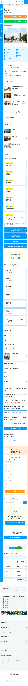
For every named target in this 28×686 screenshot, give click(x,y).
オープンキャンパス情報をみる (15, 522)
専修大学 (9, 468)
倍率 (6, 580)
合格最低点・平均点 (20, 580)
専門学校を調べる (5, 627)
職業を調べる (4, 636)
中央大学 (9, 474)
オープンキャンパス (20, 562)
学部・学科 (8, 561)
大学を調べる (4, 622)
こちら (22, 402)
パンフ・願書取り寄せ (15, 16)
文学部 (9, 173)
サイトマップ (16, 663)
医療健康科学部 (10, 207)
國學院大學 (7, 607)
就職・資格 (8, 571)
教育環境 (7, 52)
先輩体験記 (8, 566)
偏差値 (7, 55)
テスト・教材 (4, 650)
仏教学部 (9, 164)
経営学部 (9, 199)
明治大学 (9, 477)
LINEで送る (19, 548)
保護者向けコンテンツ (6, 655)
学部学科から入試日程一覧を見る (15, 236)
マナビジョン (4, 2)
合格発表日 (19, 575)
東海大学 (9, 471)
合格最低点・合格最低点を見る (15, 246)
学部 (18, 52)
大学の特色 (8, 49)
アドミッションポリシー (21, 49)
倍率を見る (15, 241)
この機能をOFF (14, 590)
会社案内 (22, 677)
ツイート (12, 548)
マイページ (3, 645)
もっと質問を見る (15, 428)
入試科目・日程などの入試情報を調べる (15, 229)
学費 (18, 566)
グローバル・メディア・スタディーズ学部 (15, 217)
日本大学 (9, 480)
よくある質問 (8, 58)
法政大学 (9, 483)
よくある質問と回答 (5, 666)
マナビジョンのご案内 (5, 660)
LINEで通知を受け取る (15, 21)
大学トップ (8, 557)
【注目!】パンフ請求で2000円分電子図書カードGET (13, 4)
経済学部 (9, 181)
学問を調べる (4, 641)
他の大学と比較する (15, 537)
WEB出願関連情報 (8, 25)
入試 (6, 575)
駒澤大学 (9, 461)
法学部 (9, 190)
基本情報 (19, 55)
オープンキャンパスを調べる (7, 632)
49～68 (15, 258)
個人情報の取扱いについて (19, 660)
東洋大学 (7, 599)
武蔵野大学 (10, 464)
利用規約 (3, 663)
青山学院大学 (10, 487)
